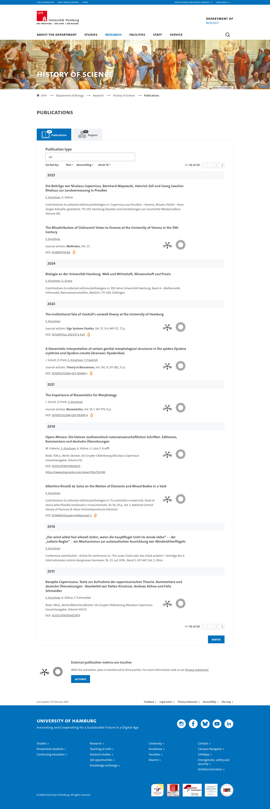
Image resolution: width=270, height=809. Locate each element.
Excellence (155, 749)
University (155, 743)
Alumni (153, 760)
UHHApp (203, 754)
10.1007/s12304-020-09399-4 (70, 415)
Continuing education (51, 754)
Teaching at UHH (100, 749)
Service (176, 34)
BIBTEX (216, 639)
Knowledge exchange (104, 765)
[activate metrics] (173, 245)
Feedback (149, 701)
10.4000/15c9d (61, 252)
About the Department (57, 34)
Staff (157, 34)
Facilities (137, 34)
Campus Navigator (210, 749)
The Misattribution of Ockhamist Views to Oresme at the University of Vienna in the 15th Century (111, 229)
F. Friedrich (91, 360)
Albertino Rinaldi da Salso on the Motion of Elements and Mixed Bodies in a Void (105, 486)
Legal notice (166, 701)
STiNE (85, 2)
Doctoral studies (100, 754)
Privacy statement (196, 670)
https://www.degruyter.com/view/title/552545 (75, 472)
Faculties (154, 754)
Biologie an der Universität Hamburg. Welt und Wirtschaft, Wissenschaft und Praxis (108, 274)
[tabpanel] (135, 393)
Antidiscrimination (210, 769)
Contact (203, 743)
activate (80, 679)
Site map (226, 701)
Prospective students (50, 749)
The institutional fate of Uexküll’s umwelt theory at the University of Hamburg (104, 314)
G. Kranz (67, 281)
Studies (91, 34)
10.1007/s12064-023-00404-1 (69, 373)
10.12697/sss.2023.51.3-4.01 (68, 335)
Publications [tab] (52, 133)
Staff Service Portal (68, 2)
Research (113, 34)
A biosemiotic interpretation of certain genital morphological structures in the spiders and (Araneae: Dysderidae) (115, 350)
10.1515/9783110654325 (66, 466)
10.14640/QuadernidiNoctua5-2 (72, 515)
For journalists (45, 2)
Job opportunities (101, 760)
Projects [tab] (85, 133)
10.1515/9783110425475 (66, 615)
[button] (193, 2)
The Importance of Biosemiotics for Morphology (81, 395)
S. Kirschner (52, 197)
